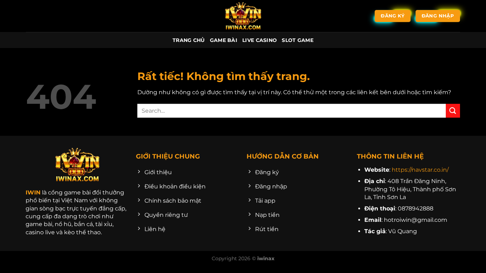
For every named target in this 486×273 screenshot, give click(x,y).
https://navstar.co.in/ (420, 169)
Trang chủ (189, 40)
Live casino (259, 40)
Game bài (223, 40)
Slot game (297, 40)
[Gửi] (453, 111)
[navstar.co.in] (243, 16)
